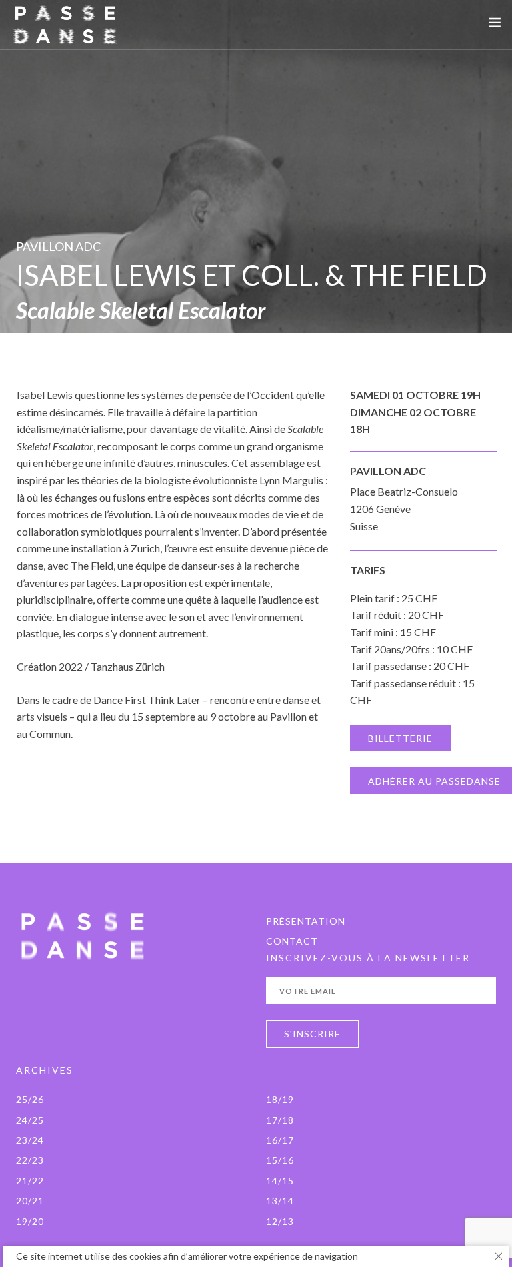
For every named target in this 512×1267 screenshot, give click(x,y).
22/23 (30, 1160)
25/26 (30, 1099)
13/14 (280, 1200)
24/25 (30, 1120)
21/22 (30, 1180)
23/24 (30, 1140)
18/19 (280, 1099)
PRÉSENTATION (305, 921)
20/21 (30, 1200)
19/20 (30, 1221)
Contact (292, 941)
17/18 (280, 1120)
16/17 (280, 1140)
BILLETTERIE (400, 738)
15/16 (280, 1160)
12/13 (280, 1221)
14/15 (280, 1180)
